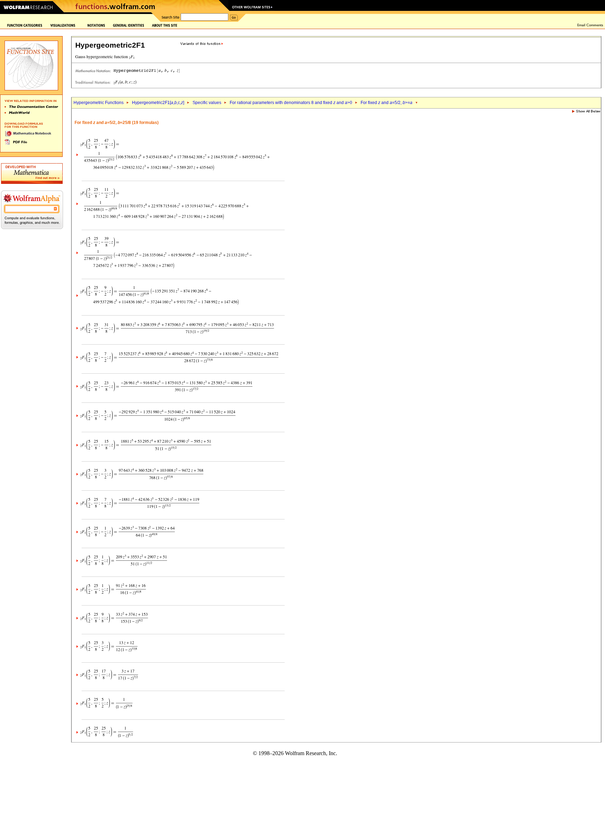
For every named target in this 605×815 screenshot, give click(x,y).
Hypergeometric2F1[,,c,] (158, 102)
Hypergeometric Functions (99, 102)
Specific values (207, 102)
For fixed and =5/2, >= (386, 102)
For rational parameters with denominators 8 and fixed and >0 (291, 102)
